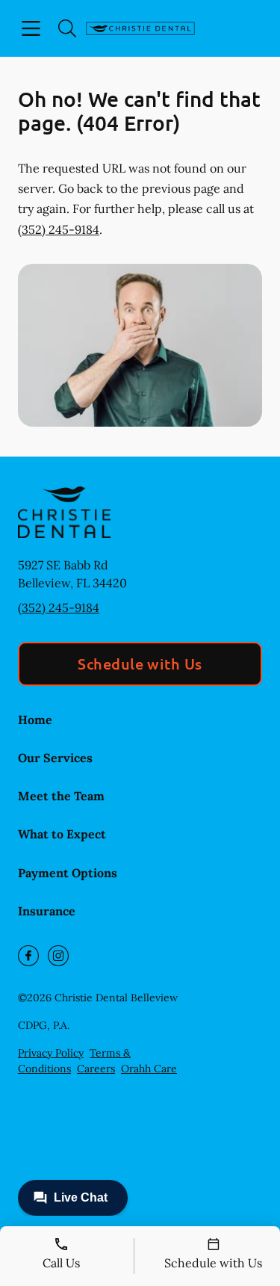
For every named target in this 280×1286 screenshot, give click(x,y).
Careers (96, 1068)
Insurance (46, 910)
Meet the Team (61, 795)
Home (35, 719)
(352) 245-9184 (58, 229)
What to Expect (62, 833)
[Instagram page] (58, 955)
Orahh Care (149, 1068)
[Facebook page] (28, 955)
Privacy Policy (51, 1053)
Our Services (55, 757)
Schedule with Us (140, 663)
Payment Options (67, 872)
